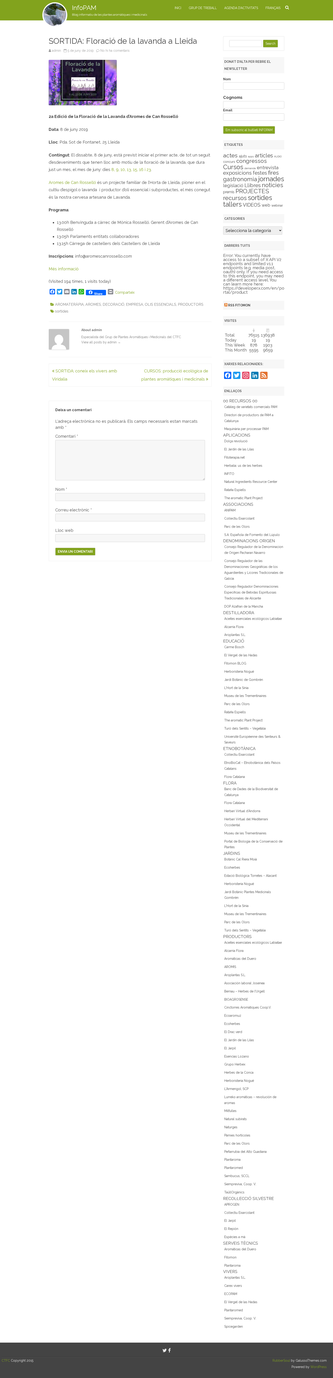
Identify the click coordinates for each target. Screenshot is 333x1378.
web (266, 205)
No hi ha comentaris (115, 50)
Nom (61, 489)
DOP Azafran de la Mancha (243, 606)
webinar (277, 205)
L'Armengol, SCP (236, 1089)
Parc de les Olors (237, 526)
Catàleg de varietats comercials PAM (250, 407)
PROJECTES (252, 191)
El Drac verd (233, 1032)
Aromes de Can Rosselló (72, 182)
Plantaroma (232, 1159)
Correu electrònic (73, 510)
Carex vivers (233, 1286)
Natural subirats (235, 1119)
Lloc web (64, 530)
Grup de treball (203, 8)
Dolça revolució (236, 441)
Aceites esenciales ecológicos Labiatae (253, 619)
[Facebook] (169, 1350)
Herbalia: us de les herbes (243, 465)
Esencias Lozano (236, 1056)
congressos (251, 161)
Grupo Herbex (234, 1064)
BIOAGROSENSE (236, 999)
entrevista (267, 167)
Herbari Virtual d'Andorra (242, 811)
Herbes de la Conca (238, 1072)
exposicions (237, 173)
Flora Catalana (234, 777)
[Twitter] (164, 1350)
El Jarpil (230, 1048)
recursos (235, 198)
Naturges (230, 1127)
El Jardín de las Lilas (239, 449)
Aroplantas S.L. (235, 635)
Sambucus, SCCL (236, 1176)
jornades (271, 179)
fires (273, 172)
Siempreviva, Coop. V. (240, 1184)
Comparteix (125, 292)
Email (227, 110)
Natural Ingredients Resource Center (250, 482)
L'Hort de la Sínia (236, 688)
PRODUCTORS (190, 304)
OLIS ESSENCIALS (160, 304)
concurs (229, 162)
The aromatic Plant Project (243, 498)
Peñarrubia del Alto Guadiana (245, 1151)
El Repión (231, 1229)
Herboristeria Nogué (239, 671)
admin (56, 50)
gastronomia (240, 179)
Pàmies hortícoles (237, 1135)
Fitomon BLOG (235, 663)
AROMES (93, 304)
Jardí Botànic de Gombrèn (243, 680)
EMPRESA (134, 304)
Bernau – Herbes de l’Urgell (244, 991)
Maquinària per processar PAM (246, 429)
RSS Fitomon (239, 305)
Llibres (252, 185)
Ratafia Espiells (235, 490)
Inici (178, 8)
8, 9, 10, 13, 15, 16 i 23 (131, 169)
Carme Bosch (234, 647)
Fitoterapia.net (234, 457)
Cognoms (232, 97)
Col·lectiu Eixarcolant (239, 518)
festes (260, 173)
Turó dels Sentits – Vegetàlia (245, 728)
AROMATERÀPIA (69, 304)
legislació (233, 185)
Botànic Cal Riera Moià (240, 859)
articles (264, 155)
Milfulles (230, 1111)
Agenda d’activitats (241, 8)
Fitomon (230, 1257)
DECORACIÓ (113, 304)
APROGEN (231, 1204)
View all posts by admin (101, 342)
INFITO (229, 474)
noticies (272, 185)
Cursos (233, 167)
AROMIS (230, 967)
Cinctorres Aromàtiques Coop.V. (247, 1007)
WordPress (318, 1367)
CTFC (6, 1360)
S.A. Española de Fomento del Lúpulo (252, 535)
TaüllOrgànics (234, 1192)
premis (228, 192)
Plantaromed (233, 1168)
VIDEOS (252, 205)
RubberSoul (281, 1360)
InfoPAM (84, 8)
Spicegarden (233, 1326)
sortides (61, 311)
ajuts (243, 156)
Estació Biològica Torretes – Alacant (250, 875)
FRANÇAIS (272, 8)
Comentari (66, 436)
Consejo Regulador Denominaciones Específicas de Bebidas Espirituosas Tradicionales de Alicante (251, 592)
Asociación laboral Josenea (244, 983)
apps (251, 156)
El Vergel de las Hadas (240, 655)
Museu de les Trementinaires (245, 696)
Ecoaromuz (232, 1015)
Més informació (64, 268)
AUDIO (278, 156)
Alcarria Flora (234, 627)
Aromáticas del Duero (240, 958)
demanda (250, 168)
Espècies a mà (234, 1237)
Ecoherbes (232, 867)
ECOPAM (230, 1294)
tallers (232, 204)
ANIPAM (230, 510)
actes (230, 155)
